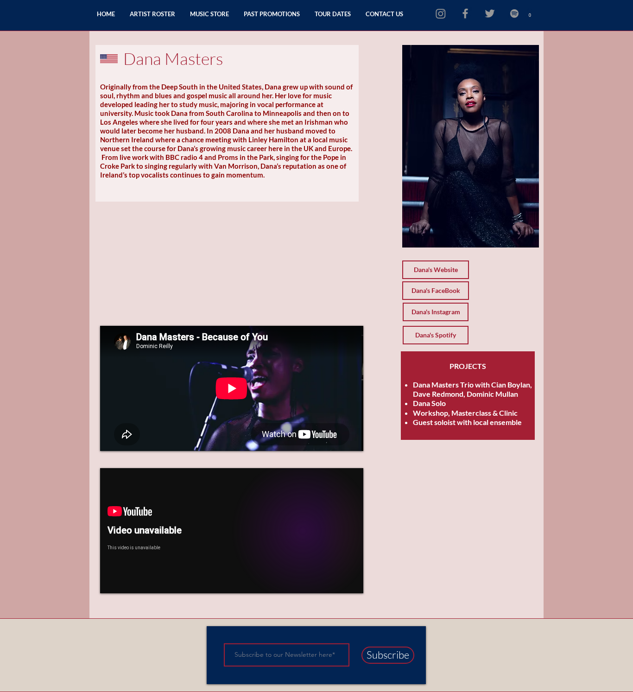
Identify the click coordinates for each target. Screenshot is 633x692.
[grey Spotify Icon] (514, 13)
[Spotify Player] (158, 235)
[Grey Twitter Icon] (489, 13)
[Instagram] (440, 13)
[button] (529, 13)
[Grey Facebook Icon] (465, 13)
